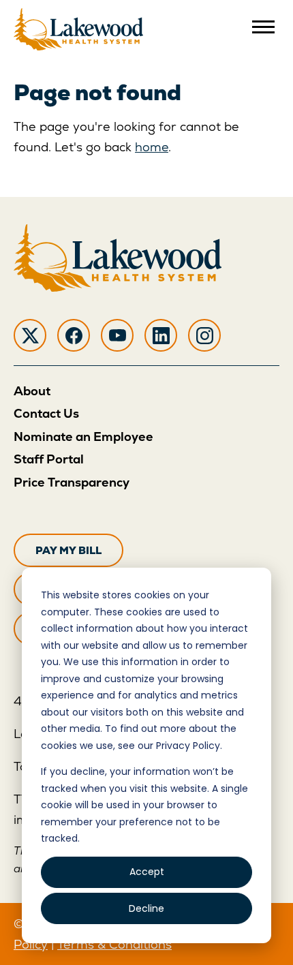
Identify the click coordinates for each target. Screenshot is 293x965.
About (32, 391)
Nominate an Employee (83, 436)
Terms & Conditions (114, 944)
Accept (146, 871)
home (151, 147)
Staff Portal (49, 459)
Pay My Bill (68, 550)
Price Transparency (71, 482)
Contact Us (46, 413)
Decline (146, 908)
